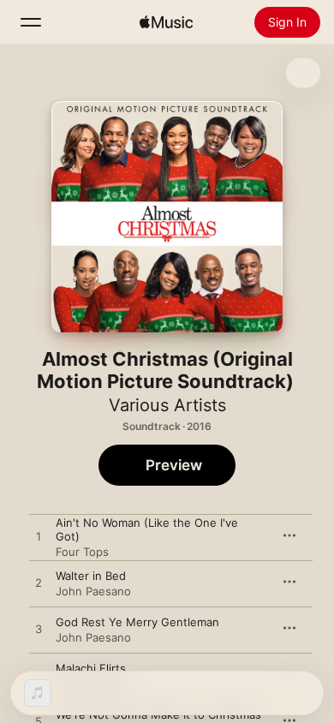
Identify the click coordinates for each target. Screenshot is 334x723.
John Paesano (93, 591)
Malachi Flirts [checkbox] (91, 668)
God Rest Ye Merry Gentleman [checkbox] (137, 622)
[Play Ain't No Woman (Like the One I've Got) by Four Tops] (38, 537)
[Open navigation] (31, 22)
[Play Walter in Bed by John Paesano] (38, 583)
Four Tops (82, 552)
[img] (166, 22)
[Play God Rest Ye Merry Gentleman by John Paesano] (38, 629)
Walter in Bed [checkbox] (91, 576)
